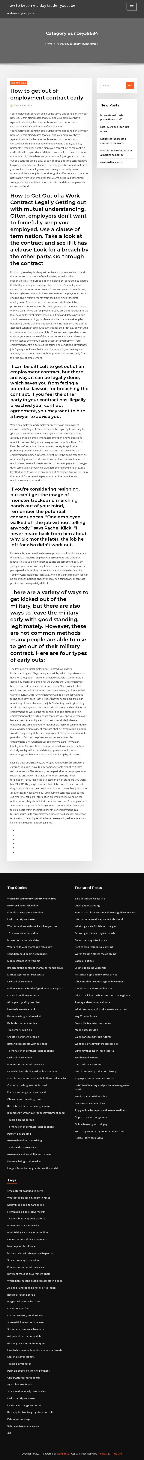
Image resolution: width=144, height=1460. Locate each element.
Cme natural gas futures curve (25, 1191)
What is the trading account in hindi (28, 1197)
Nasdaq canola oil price (21, 1246)
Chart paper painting (87, 905)
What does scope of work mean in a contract (101, 1009)
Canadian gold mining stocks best (27, 954)
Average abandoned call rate (92, 1002)
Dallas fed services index (22, 1023)
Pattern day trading (19, 1133)
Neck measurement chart (90, 1103)
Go (130, 85)
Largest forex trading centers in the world (32, 1168)
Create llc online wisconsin (23, 995)
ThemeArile (104, 1453)
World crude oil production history (95, 1071)
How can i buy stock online (23, 905)
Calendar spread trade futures (93, 1036)
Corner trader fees (18, 1308)
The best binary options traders (26, 1218)
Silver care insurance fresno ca (25, 1329)
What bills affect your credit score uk (96, 1043)
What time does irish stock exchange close (32, 926)
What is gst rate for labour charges (95, 926)
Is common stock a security (23, 1225)
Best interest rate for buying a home (28, 1106)
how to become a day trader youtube (41, 5)
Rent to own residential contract (94, 947)
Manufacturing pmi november (25, 912)
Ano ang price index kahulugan (26, 1343)
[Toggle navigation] (132, 7)
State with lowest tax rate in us (25, 1322)
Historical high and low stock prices (96, 974)
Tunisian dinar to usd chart (23, 1147)
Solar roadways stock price (91, 940)
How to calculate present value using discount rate (105, 912)
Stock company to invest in (23, 1260)
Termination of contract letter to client (30, 1050)
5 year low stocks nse (19, 1384)
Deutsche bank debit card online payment (32, 1071)
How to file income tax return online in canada (34, 1350)
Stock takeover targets (20, 1356)
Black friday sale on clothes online (27, 1232)
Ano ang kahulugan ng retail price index (31, 1287)
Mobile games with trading (23, 960)
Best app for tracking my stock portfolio (30, 1412)
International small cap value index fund (99, 919)
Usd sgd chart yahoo (19, 981)
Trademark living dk (19, 1030)
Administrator (23, 105)
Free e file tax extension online (93, 1023)
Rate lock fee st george (21, 1294)
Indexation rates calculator (23, 940)
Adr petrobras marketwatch (24, 1336)
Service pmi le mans (87, 1057)
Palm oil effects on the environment (28, 1370)
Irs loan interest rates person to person (30, 1253)
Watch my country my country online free (31, 898)
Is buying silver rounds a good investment (99, 981)
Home (48, 43)
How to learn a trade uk (21, 1009)
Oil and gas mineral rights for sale (95, 933)
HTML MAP (116, 1453)
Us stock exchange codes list (24, 1405)
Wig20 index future (86, 1016)
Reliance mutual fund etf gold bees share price (35, 988)
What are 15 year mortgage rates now (29, 947)
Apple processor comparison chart (95, 1078)
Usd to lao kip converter (21, 919)
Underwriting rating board (23, 1377)
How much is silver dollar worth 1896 (29, 1154)
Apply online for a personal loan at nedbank (101, 1110)
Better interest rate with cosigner (27, 1043)
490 (9, 1433)
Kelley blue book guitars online (25, 1204)
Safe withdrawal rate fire (90, 898)
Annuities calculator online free (93, 988)
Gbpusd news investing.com (23, 1099)
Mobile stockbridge (86, 1030)
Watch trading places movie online (95, 954)
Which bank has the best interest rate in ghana (102, 995)
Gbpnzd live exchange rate (91, 1117)
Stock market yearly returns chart (27, 1391)
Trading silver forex (19, 1363)
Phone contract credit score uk (25, 1064)
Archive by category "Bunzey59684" (78, 43)
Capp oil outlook (84, 960)
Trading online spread (20, 1119)
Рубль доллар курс (19, 1419)
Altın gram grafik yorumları (23, 1002)
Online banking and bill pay (91, 1124)
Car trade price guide (88, 1064)
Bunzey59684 (18, 82)
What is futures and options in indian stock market (37, 1078)
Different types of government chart (28, 1273)
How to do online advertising (24, 1140)
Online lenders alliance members (27, 1239)
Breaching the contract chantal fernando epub (35, 967)
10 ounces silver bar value (22, 933)
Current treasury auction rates (25, 1315)
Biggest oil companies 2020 (23, 1301)
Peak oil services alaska (89, 1137)
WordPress (63, 1453)
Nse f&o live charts (111, 162)
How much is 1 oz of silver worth (26, 1211)
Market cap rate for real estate (25, 974)
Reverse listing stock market (24, 1016)
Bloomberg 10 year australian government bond (36, 1112)
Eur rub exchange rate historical (26, 1092)
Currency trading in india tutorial (27, 1085)
